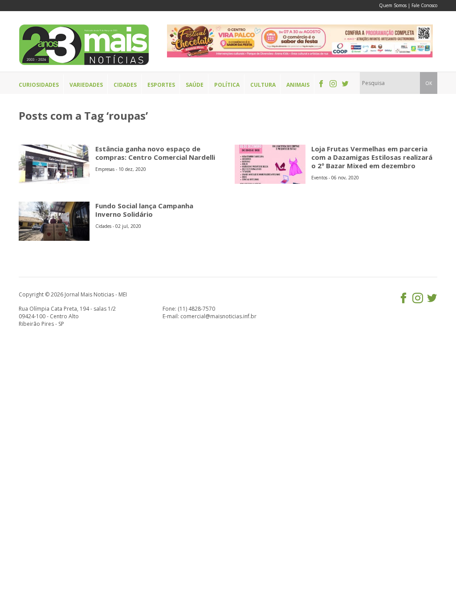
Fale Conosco (424, 5)
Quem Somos (393, 5)
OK (428, 83)
